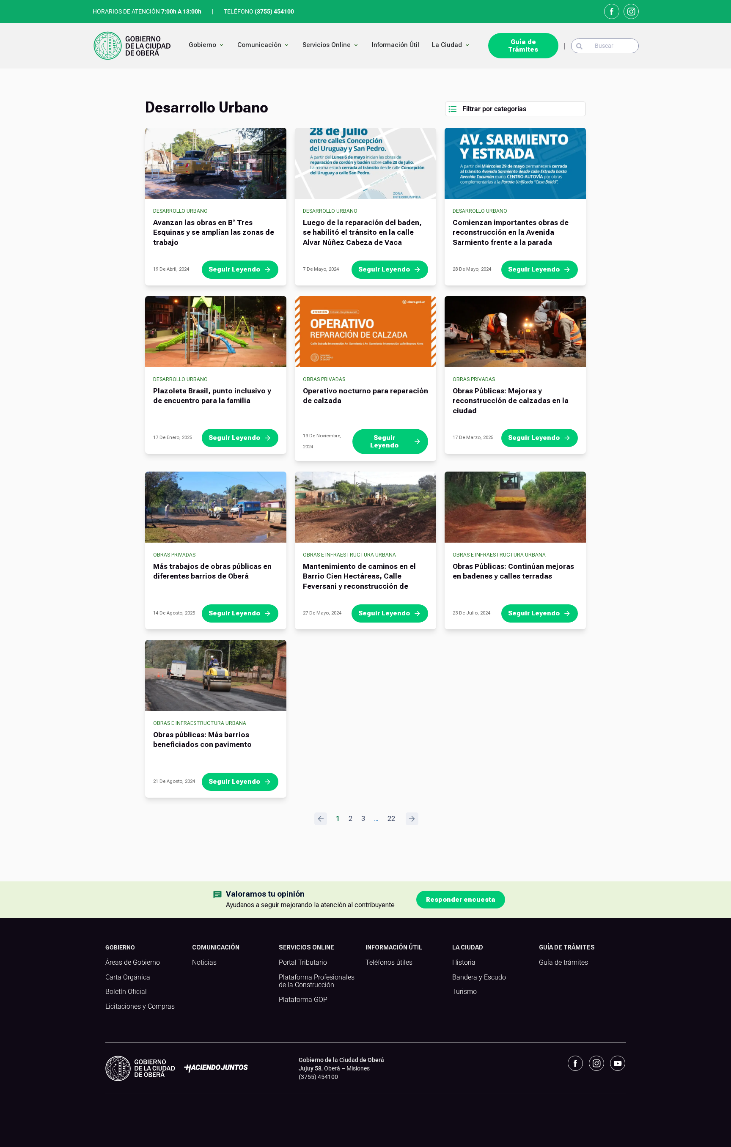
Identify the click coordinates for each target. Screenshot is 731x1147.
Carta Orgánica (127, 977)
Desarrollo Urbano (180, 211)
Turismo (464, 992)
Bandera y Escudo (479, 977)
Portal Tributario (303, 962)
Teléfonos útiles (389, 962)
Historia (463, 962)
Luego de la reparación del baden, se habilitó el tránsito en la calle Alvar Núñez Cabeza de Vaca (362, 232)
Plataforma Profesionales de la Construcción (317, 981)
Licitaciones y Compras (140, 1006)
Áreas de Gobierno (132, 962)
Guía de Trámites (523, 45)
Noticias (204, 962)
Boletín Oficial (126, 992)
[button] (515, 109)
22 (391, 819)
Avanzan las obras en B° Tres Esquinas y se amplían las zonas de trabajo (213, 232)
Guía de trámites (563, 962)
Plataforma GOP (303, 1000)
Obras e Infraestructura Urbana (349, 555)
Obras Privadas (324, 379)
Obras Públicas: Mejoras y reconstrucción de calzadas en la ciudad (511, 401)
